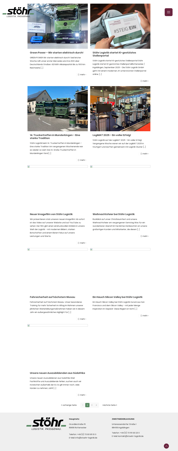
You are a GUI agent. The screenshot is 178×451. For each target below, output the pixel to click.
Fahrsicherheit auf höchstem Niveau (52, 297)
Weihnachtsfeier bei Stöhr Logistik (114, 214)
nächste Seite (109, 405)
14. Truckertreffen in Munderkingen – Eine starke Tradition (55, 136)
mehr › (83, 74)
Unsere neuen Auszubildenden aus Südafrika (57, 373)
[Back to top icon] (166, 446)
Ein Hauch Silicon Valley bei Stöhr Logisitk (118, 297)
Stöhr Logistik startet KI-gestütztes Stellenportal (114, 54)
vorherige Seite (69, 405)
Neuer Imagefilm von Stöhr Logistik (51, 214)
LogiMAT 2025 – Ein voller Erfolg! (112, 135)
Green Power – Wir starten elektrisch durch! (56, 52)
